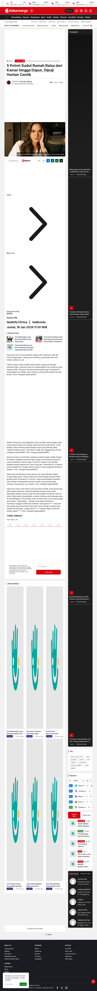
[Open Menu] (31, 11)
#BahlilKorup (75, 25)
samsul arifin (82, 910)
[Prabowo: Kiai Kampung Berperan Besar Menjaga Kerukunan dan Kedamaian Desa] (80, 390)
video (88, 757)
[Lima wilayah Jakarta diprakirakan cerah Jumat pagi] (80, 844)
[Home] (6, 17)
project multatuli (77, 757)
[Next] (2, 5)
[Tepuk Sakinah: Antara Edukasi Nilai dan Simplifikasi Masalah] (80, 823)
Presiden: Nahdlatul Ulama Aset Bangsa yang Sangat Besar (79, 314)
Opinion (72, 174)
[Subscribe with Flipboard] (26, 160)
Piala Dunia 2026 (28, 25)
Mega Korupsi (63, 25)
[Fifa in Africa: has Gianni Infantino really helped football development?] (80, 854)
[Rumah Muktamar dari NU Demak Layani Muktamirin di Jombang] (80, 533)
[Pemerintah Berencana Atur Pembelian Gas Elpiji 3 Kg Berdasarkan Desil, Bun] (20, 347)
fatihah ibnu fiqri (84, 920)
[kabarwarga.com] (16, 10)
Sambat (73, 768)
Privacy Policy (9, 984)
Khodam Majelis (26, 81)
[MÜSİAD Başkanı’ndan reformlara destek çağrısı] (80, 864)
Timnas (85, 25)
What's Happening (11, 25)
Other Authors (85, 873)
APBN (86, 765)
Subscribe (48, 572)
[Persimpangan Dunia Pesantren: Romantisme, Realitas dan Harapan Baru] (80, 834)
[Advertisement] (35, 45)
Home (9, 195)
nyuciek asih (82, 879)
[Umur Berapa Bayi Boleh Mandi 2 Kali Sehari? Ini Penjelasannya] (54, 814)
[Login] (86, 11)
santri (82, 759)
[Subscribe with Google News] (13, 160)
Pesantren (82, 762)
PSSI (88, 759)
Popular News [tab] (74, 815)
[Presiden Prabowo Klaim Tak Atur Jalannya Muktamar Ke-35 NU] (80, 675)
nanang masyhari (84, 889)
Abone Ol (69, 10)
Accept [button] (23, 984)
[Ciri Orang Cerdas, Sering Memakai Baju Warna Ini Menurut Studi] (15, 814)
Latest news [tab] (86, 815)
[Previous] (2, 2)
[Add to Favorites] (44, 161)
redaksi (80, 900)
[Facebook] (57, 987)
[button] (81, 11)
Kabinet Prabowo (42, 25)
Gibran (54, 25)
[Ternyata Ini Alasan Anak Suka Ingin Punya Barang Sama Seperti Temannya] (49, 339)
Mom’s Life (11, 253)
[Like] (39, 161)
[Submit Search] (76, 11)
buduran (74, 759)
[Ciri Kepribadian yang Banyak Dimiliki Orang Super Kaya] (20, 339)
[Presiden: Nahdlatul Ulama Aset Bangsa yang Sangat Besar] (80, 248)
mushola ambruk (76, 765)
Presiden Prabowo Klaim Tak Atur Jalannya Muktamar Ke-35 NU (80, 741)
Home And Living (13, 311)
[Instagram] (66, 987)
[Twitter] (62, 987)
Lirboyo (73, 762)
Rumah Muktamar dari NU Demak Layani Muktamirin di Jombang (80, 599)
